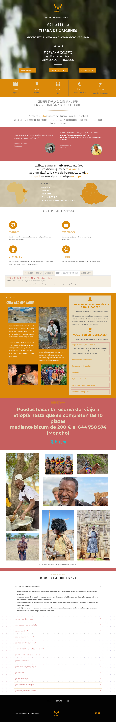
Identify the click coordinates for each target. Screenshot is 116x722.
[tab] (28, 273)
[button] (90, 345)
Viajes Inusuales (17, 353)
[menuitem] (48, 17)
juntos (43, 116)
